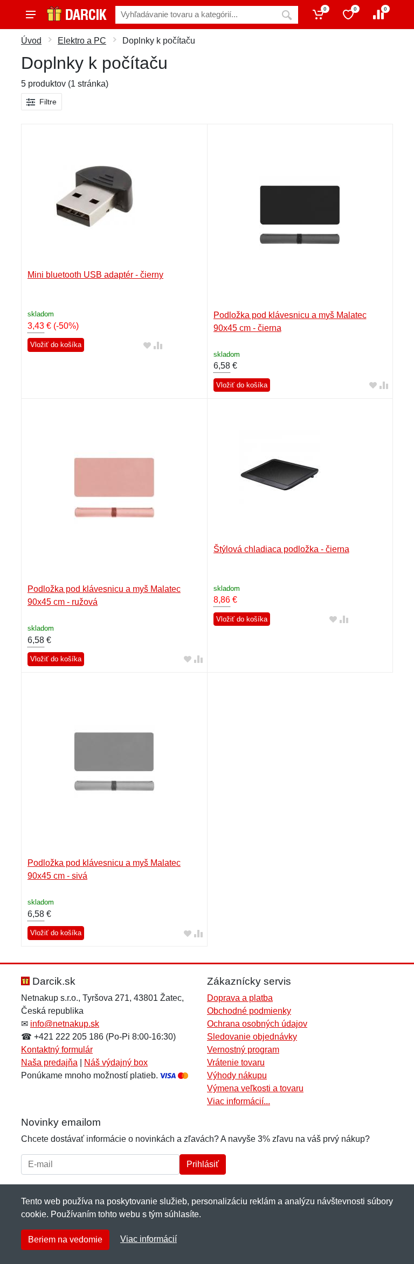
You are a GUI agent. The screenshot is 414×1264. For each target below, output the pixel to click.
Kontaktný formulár (57, 1049)
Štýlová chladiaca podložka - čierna (281, 549)
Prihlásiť (203, 1164)
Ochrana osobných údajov (257, 1023)
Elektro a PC (82, 40)
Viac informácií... (238, 1101)
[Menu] (30, 14)
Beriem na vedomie (65, 1239)
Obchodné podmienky (249, 1010)
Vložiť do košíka (55, 345)
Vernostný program (243, 1049)
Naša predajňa (49, 1062)
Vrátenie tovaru (236, 1062)
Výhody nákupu (237, 1075)
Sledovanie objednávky (252, 1036)
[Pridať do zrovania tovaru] (158, 345)
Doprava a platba (240, 997)
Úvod (31, 40)
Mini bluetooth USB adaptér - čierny (95, 274)
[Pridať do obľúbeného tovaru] (147, 345)
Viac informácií (148, 1239)
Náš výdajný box (116, 1062)
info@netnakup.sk (64, 1023)
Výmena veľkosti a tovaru (255, 1088)
